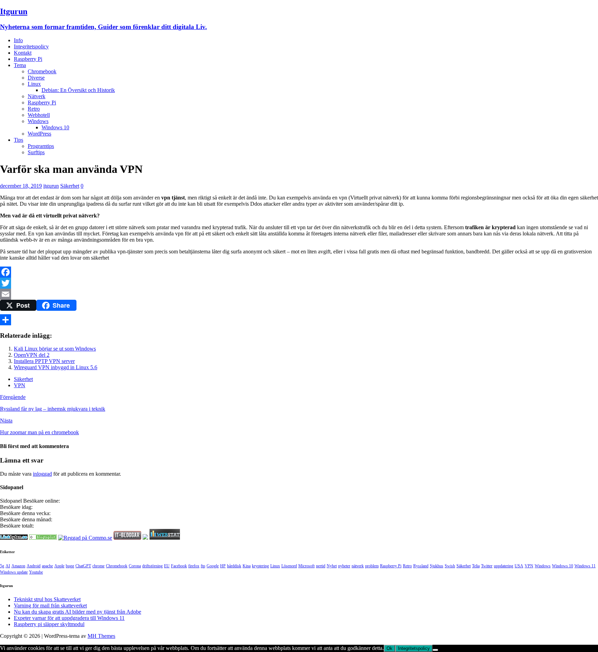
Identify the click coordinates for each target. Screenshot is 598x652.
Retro (34, 109)
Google (213, 565)
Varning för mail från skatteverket (50, 605)
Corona (135, 565)
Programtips (41, 146)
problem (372, 565)
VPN (19, 385)
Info (18, 40)
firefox (193, 565)
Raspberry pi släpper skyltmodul (49, 624)
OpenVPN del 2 (31, 355)
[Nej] (435, 650)
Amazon (18, 565)
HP (223, 565)
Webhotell (39, 115)
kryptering (260, 565)
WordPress (39, 134)
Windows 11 (585, 565)
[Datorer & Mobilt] (43, 538)
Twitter (486, 565)
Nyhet (332, 565)
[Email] (299, 294)
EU (167, 565)
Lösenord (289, 565)
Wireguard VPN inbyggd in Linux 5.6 (55, 367)
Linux (34, 84)
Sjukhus (436, 565)
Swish (450, 565)
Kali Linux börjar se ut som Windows (55, 349)
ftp (203, 565)
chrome (98, 565)
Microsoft (306, 565)
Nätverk (36, 96)
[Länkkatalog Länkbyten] (14, 538)
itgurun (51, 186)
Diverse (36, 78)
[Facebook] (299, 272)
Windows (38, 121)
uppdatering (503, 565)
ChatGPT (83, 565)
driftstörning (152, 565)
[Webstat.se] (165, 538)
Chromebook (42, 71)
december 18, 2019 (21, 186)
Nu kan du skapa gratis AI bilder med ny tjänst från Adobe (77, 612)
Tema (20, 65)
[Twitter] (299, 283)
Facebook (179, 565)
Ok (389, 648)
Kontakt (22, 53)
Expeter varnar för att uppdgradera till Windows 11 (69, 618)
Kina (247, 565)
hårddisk (234, 565)
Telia (476, 565)
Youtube (36, 572)
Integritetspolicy (31, 46)
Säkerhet (69, 186)
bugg (70, 565)
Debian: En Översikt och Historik (78, 90)
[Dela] (299, 319)
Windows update (14, 572)
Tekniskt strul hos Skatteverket (47, 599)
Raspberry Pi (28, 59)
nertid (320, 565)
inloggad (42, 474)
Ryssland (420, 565)
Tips (18, 140)
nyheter (344, 565)
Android (33, 565)
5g (2, 565)
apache (47, 565)
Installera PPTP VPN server (44, 361)
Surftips (36, 152)
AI (8, 565)
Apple (59, 565)
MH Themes (101, 636)
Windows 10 (55, 127)
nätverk (358, 565)
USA (519, 565)
